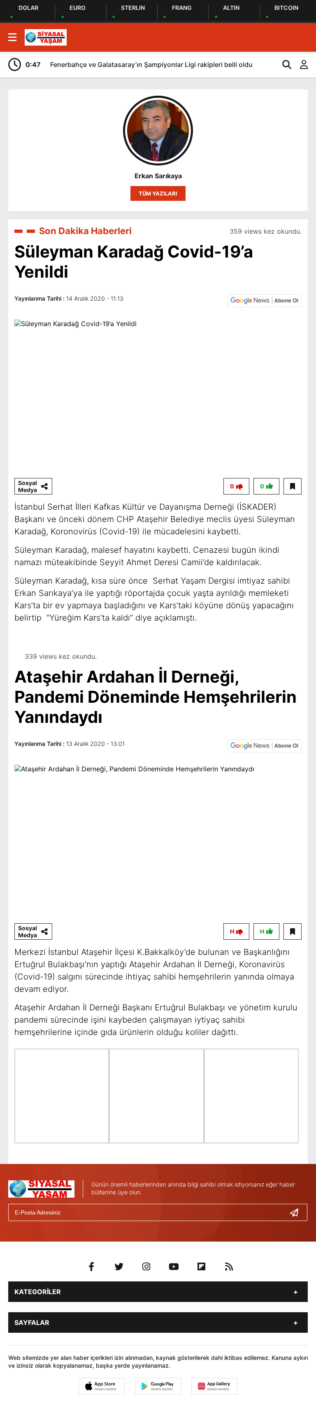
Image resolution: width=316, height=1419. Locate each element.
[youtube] (174, 1266)
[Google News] (265, 300)
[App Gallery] (214, 1386)
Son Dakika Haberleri (85, 230)
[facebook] (91, 1266)
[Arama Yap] (283, 64)
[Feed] (229, 1266)
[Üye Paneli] (299, 64)
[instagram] (146, 1266)
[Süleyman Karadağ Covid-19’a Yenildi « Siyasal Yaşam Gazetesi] (46, 36)
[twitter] (119, 1266)
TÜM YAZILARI (158, 193)
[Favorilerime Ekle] (292, 486)
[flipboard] (201, 1266)
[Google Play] (158, 1386)
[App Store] (102, 1386)
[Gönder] (297, 1212)
